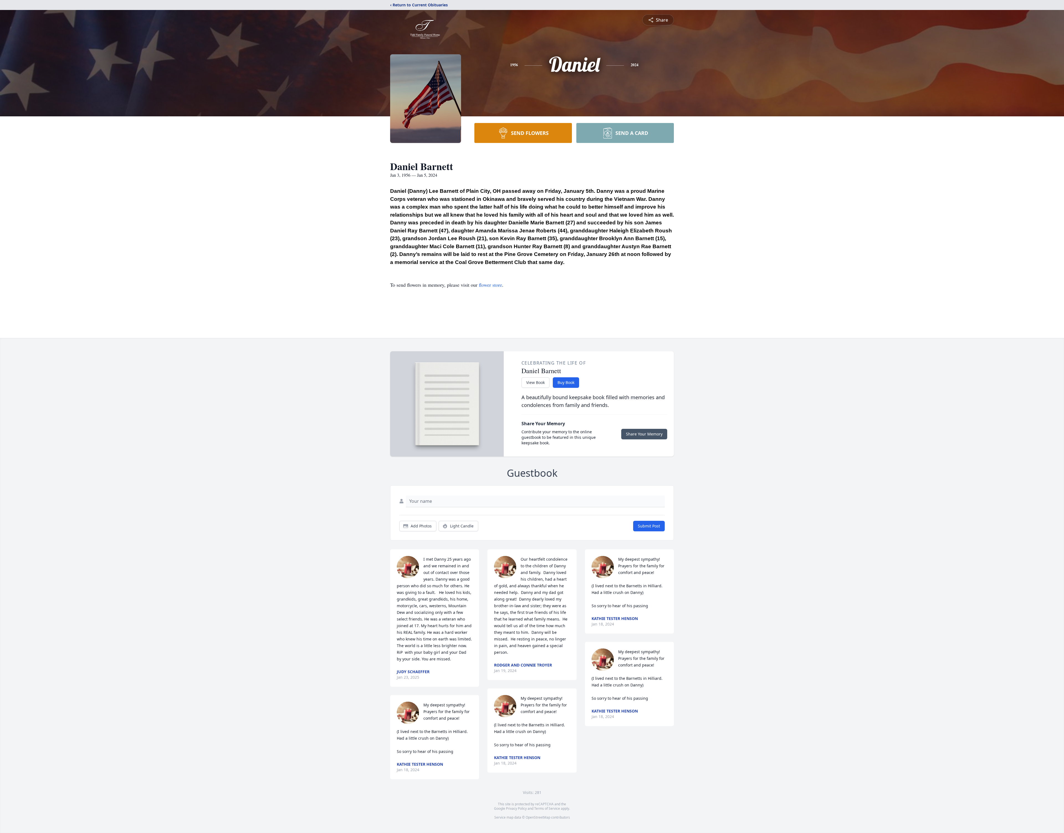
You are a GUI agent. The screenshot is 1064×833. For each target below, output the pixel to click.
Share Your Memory (644, 434)
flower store (490, 284)
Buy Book (565, 382)
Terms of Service (547, 808)
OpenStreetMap (538, 817)
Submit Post (649, 526)
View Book (535, 382)
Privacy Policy (516, 808)
